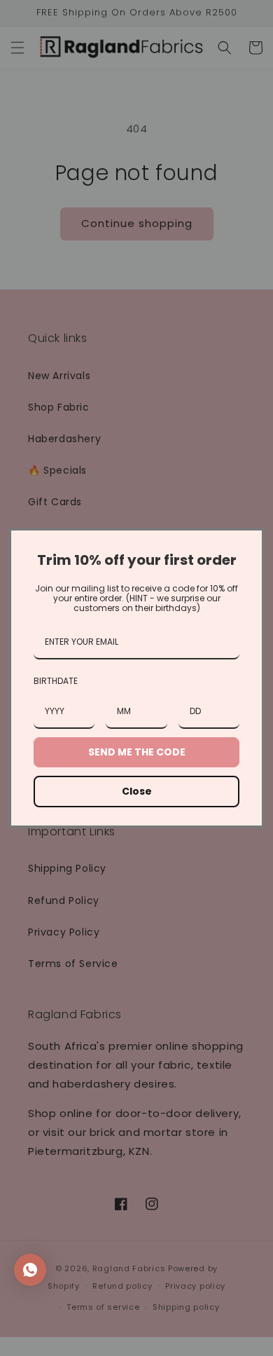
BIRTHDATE (56, 681)
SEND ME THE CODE (137, 752)
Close (137, 791)
